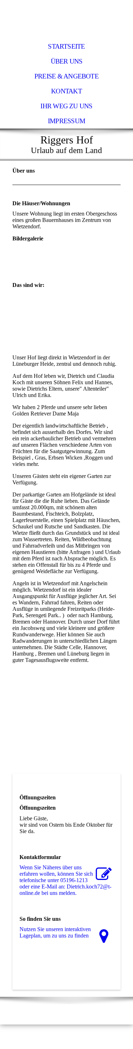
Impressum (66, 121)
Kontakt (66, 91)
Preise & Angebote (66, 76)
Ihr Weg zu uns (66, 106)
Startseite (66, 46)
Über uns (67, 61)
